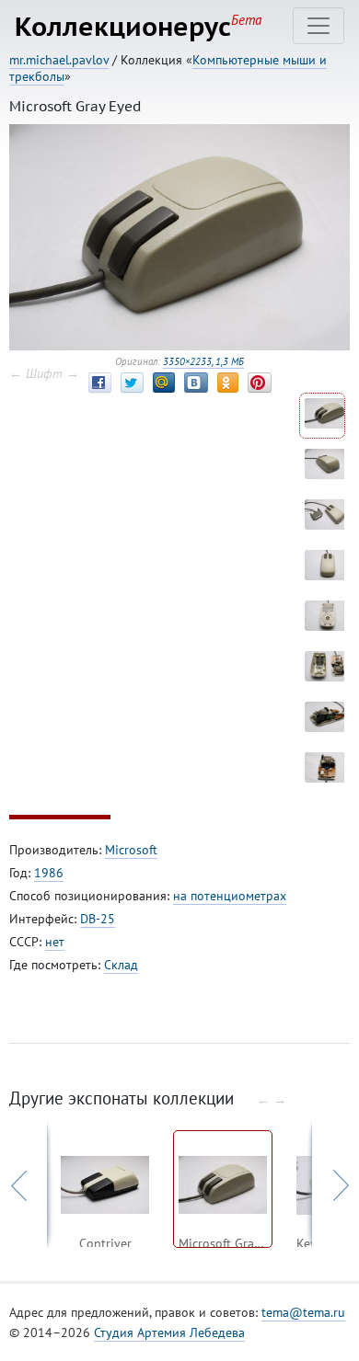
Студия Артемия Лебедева (169, 1332)
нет (54, 941)
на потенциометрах (229, 895)
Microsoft (131, 849)
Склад (121, 964)
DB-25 (97, 918)
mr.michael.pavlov (59, 59)
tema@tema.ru (303, 1312)
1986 (49, 872)
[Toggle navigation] (318, 25)
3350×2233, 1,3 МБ (203, 361)
